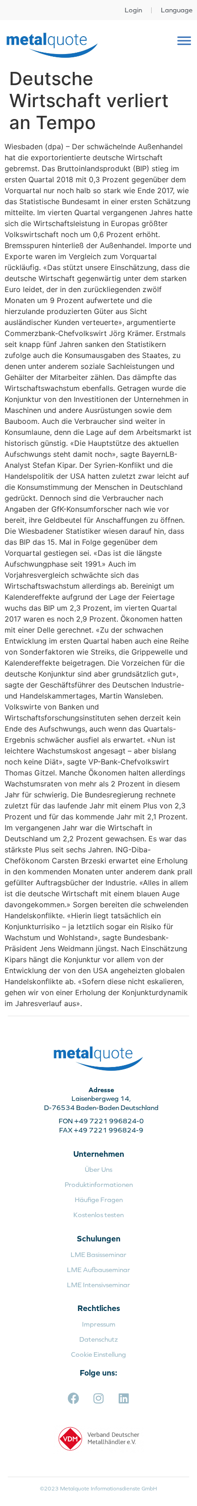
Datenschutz (98, 1339)
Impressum (98, 1324)
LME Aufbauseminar (98, 1269)
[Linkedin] (123, 1398)
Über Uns (98, 1169)
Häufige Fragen (99, 1199)
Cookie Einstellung (98, 1354)
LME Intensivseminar (98, 1285)
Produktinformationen (99, 1184)
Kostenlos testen (98, 1215)
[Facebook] (73, 1398)
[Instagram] (98, 1398)
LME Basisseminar (98, 1254)
